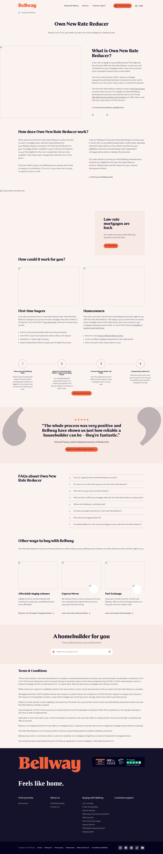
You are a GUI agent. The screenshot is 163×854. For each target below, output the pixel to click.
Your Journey (87, 803)
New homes (23, 803)
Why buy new (88, 817)
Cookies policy (70, 847)
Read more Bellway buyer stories (80, 449)
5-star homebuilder (90, 807)
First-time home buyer (91, 821)
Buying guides (88, 832)
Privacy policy (59, 847)
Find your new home (81, 393)
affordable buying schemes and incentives (109, 97)
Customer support (98, 6)
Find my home (25, 798)
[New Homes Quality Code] (120, 761)
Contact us (54, 807)
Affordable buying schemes (93, 828)
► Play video (110, 246)
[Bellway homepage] (49, 772)
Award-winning (88, 810)
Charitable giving (57, 803)
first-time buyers (138, 89)
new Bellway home (47, 165)
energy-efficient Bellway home (110, 336)
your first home (50, 322)
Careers (39, 847)
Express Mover (88, 825)
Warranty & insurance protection (95, 814)
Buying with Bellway (71, 6)
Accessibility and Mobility (100, 847)
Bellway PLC (48, 847)
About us (85, 6)
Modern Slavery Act (83, 847)
